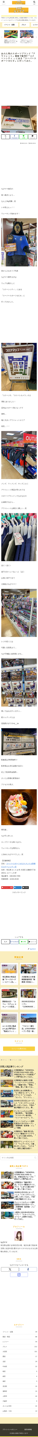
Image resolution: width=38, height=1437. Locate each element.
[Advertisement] (19, 83)
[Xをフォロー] (10, 1269)
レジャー (18, 887)
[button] (35, 1157)
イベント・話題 (8, 887)
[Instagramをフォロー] (19, 1275)
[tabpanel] (11, 36)
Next (36, 37)
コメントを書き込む (19, 1049)
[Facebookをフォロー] (28, 1269)
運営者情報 (28, 1429)
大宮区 (26, 887)
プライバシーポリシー (10, 1429)
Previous (2, 37)
